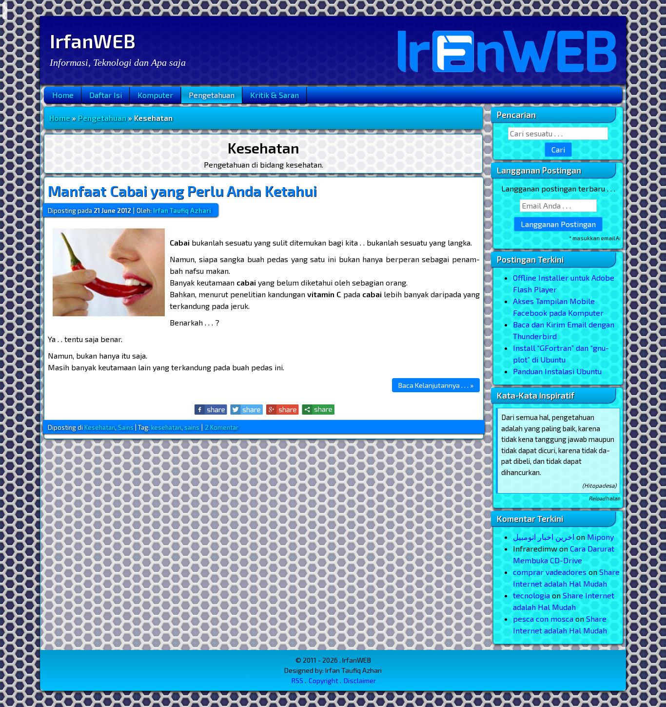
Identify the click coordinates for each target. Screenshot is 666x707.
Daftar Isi (105, 94)
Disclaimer (360, 680)
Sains (126, 427)
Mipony (600, 536)
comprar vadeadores (550, 571)
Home (63, 94)
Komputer (155, 94)
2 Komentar (221, 427)
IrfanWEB (93, 40)
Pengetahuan (212, 94)
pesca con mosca (543, 618)
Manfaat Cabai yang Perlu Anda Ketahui (182, 190)
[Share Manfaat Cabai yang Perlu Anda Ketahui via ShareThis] (318, 409)
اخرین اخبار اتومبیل (543, 536)
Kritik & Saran (274, 94)
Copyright (323, 680)
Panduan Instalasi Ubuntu (557, 371)
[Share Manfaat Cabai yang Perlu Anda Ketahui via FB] (211, 409)
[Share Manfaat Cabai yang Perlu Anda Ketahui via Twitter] (247, 409)
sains (191, 427)
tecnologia (531, 595)
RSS (297, 680)
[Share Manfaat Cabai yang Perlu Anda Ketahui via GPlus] (282, 409)
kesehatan (166, 427)
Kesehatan (99, 427)
